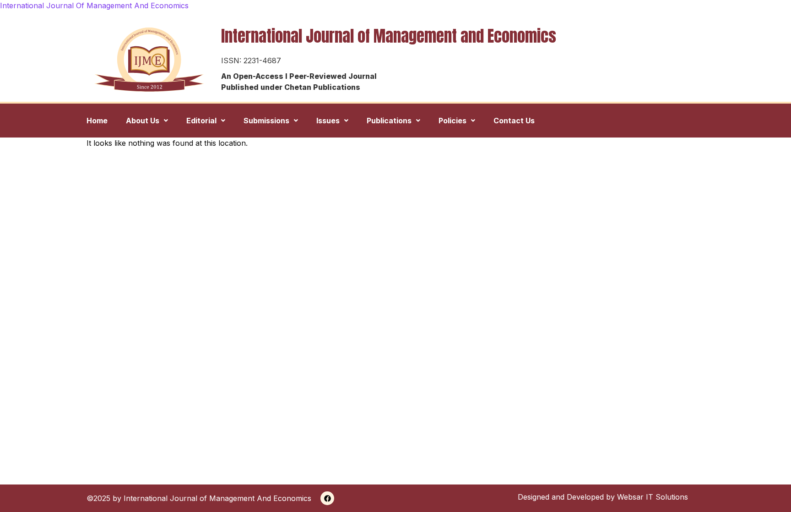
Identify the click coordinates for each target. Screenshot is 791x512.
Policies (452, 120)
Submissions (266, 120)
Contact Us (514, 120)
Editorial (201, 120)
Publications (389, 120)
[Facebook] (327, 498)
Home (97, 120)
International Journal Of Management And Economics (94, 5)
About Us (142, 120)
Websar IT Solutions (652, 496)
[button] (147, 120)
